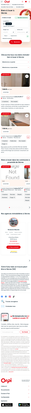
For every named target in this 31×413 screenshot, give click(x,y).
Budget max (6, 29)
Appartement (14, 35)
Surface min (20, 29)
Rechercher (17, 42)
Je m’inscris (25, 332)
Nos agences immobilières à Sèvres (15, 214)
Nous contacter (14, 247)
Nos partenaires (5, 390)
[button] (10, 24)
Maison (5, 35)
